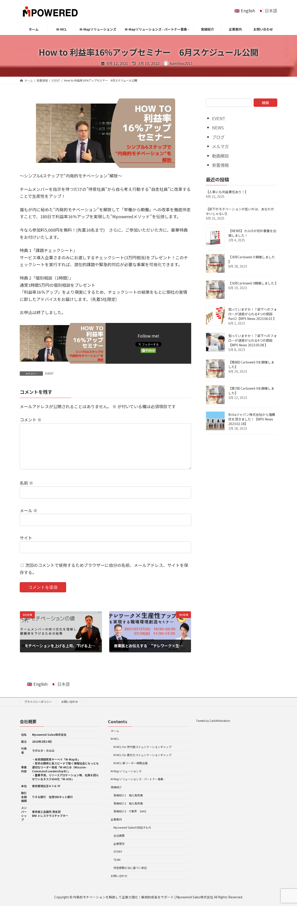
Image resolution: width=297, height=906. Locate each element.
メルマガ (220, 146)
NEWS (218, 127)
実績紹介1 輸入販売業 (128, 795)
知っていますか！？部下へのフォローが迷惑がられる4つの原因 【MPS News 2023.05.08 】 (252, 340)
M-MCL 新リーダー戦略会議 (130, 763)
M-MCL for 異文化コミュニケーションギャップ (142, 755)
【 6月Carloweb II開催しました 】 (253, 283)
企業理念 (119, 844)
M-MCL (115, 739)
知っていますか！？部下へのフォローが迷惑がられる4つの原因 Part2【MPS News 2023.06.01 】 (252, 314)
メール (28, 510)
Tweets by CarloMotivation (213, 721)
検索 (265, 102)
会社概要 (119, 835)
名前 (26, 483)
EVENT (49, 373)
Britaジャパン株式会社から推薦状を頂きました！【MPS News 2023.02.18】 (251, 419)
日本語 (271, 10)
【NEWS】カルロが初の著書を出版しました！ (252, 233)
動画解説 (220, 156)
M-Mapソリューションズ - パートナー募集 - (138, 779)
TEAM (116, 860)
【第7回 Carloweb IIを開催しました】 (251, 390)
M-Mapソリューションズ (126, 771)
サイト (26, 538)
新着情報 (220, 165)
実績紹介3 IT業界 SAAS (129, 811)
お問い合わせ (69, 702)
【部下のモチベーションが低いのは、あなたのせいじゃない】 (240, 211)
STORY (117, 852)
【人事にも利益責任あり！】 (227, 191)
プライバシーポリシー (38, 702)
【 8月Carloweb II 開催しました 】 (251, 259)
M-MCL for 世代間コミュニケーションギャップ (142, 747)
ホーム (115, 731)
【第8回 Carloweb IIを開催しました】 (251, 364)
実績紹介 (116, 787)
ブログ (218, 137)
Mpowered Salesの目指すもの (132, 827)
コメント (31, 420)
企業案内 (116, 819)
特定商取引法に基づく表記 (130, 868)
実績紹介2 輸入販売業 (128, 803)
